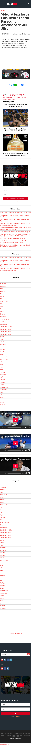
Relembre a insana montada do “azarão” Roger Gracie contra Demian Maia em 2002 (15, 228)
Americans (6, 96)
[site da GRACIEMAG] (16, 74)
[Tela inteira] (29, 427)
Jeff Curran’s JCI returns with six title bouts (12, 238)
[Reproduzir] (2, 427)
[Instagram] (5, 660)
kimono (5, 99)
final (14, 97)
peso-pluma (11, 99)
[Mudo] (26, 427)
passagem (3, 374)
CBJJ (22, 96)
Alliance (2, 294)
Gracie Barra (3, 324)
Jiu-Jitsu (23, 97)
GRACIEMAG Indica (5, 329)
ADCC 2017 (3, 291)
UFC (1, 400)
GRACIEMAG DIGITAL (6, 326)
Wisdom (2, 402)
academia (3, 286)
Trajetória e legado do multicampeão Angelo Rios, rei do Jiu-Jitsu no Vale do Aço (15, 224)
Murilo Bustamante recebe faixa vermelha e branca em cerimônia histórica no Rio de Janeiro (14, 241)
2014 (9, 94)
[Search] (28, 4)
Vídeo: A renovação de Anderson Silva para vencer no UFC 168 (15, 105)
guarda (2, 337)
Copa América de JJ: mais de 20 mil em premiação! (15, 232)
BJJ (11, 96)
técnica (2, 395)
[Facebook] (8, 660)
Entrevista (3, 316)
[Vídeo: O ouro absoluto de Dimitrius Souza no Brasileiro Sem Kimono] (15, 118)
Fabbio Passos (7, 97)
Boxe (1, 306)
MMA (1, 362)
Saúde (2, 384)
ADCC (1, 289)
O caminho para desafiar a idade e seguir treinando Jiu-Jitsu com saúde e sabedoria (14, 216)
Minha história (4, 357)
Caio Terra (17, 96)
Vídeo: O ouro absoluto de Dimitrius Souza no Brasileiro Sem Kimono (15, 130)
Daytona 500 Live (5, 744)
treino (1, 397)
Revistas (2, 382)
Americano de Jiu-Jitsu (18, 94)
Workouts (3, 405)
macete (2, 354)
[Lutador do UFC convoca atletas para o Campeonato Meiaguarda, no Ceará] (15, 142)
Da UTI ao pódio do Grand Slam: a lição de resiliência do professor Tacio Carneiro (15, 245)
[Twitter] (11, 660)
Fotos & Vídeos (4, 319)
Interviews (3, 344)
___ (1, 281)
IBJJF (18, 97)
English (2, 311)
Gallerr (2, 321)
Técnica (2, 392)
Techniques (3, 390)
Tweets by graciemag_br (15, 633)
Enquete (2, 314)
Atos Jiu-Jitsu (4, 301)
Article (2, 296)
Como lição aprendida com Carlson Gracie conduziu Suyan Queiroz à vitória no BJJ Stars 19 (15, 235)
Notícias (4, 10)
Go (28, 654)
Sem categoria (4, 387)
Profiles (2, 379)
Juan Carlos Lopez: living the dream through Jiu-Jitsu (15, 213)
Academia (3, 284)
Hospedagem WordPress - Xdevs (15, 738)
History (2, 339)
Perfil (1, 377)
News (1, 367)
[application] (15, 420)
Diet (1, 309)
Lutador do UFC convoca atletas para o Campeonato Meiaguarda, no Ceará (15, 154)
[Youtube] (2, 660)
